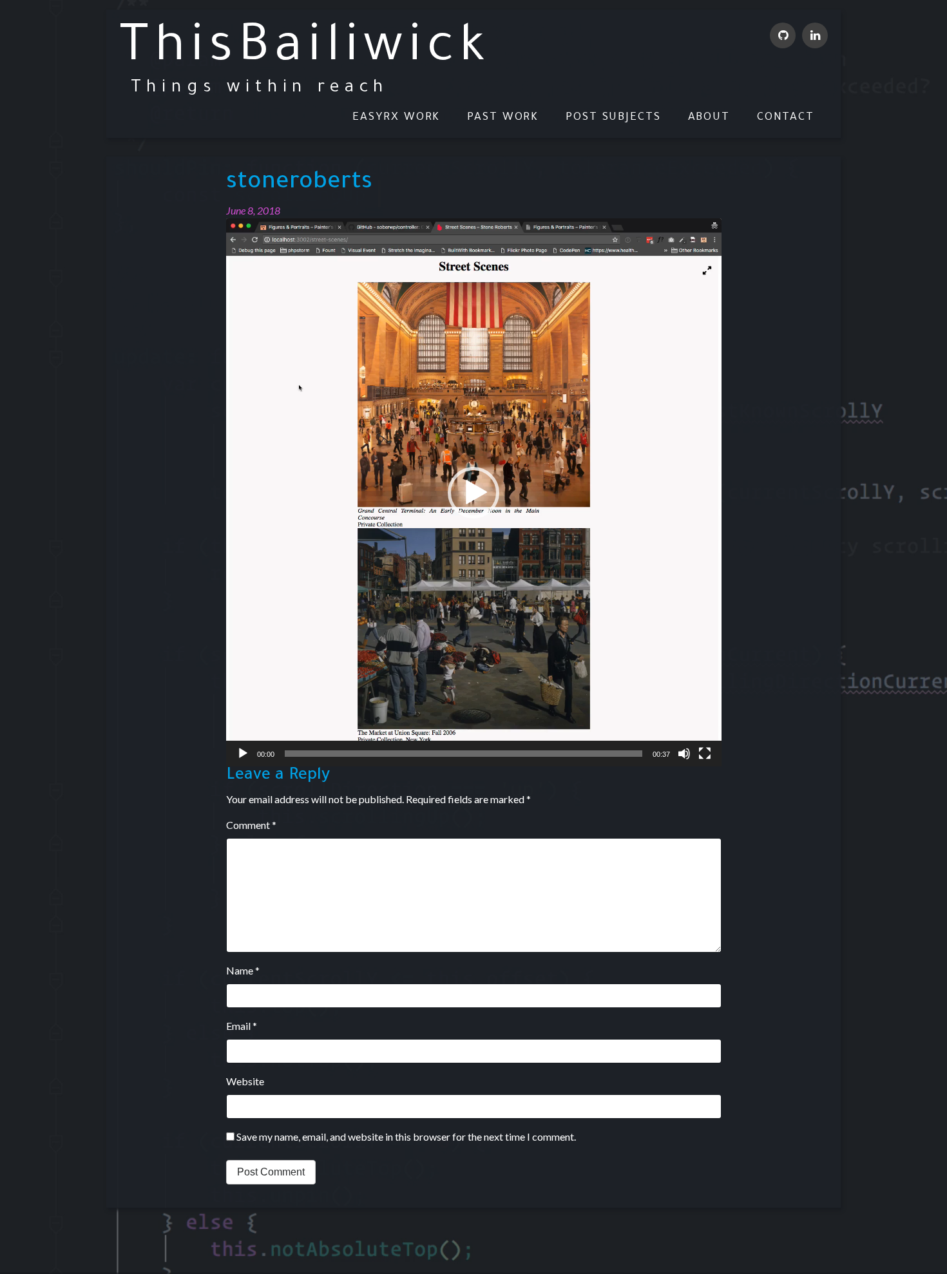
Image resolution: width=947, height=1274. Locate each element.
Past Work (503, 117)
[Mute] (684, 753)
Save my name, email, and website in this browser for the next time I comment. (406, 1136)
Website (245, 1081)
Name (243, 970)
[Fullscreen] (704, 753)
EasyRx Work (396, 117)
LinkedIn (815, 35)
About (709, 117)
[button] (473, 492)
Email (241, 1026)
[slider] (463, 753)
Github (783, 35)
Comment (251, 825)
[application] (474, 492)
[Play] (242, 753)
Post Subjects (613, 117)
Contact (785, 117)
